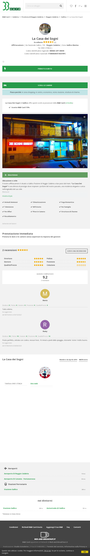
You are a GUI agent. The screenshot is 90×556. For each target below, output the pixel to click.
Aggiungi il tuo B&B (54, 527)
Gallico (64, 17)
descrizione (12, 175)
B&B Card (6, 17)
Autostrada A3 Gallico (56, 508)
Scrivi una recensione (76, 251)
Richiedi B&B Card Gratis (32, 527)
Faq (68, 527)
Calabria (15, 17)
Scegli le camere (45, 85)
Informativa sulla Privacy (74, 546)
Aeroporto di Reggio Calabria (16, 473)
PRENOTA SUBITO (45, 69)
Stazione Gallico (11, 489)
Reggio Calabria (52, 17)
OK (85, 552)
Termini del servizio (55, 546)
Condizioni (13, 527)
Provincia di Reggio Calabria (32, 17)
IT (80, 6)
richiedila (69, 103)
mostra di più (7, 196)
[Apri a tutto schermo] (84, 117)
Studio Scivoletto (21, 546)
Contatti (77, 527)
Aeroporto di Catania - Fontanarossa (19, 479)
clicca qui (47, 551)
